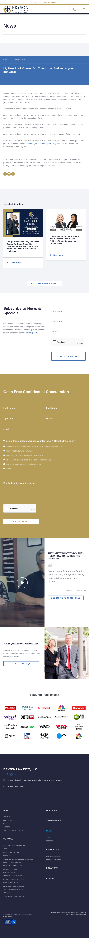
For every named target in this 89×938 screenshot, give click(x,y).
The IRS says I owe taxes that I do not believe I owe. (29, 460)
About (6, 810)
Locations (52, 868)
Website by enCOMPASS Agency (76, 914)
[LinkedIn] (15, 774)
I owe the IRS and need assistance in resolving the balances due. (34, 446)
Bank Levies (7, 856)
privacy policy (31, 333)
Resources (52, 849)
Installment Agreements (12, 866)
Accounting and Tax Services (14, 845)
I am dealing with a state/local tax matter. (23, 464)
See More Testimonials (66, 598)
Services (8, 839)
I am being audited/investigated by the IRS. (24, 455)
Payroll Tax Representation (13, 879)
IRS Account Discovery (11, 869)
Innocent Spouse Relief (12, 862)
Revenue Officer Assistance (13, 886)
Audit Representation (11, 852)
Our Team (51, 810)
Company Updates (20, 60)
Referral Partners (53, 859)
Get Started (21, 521)
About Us (6, 817)
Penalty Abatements (10, 883)
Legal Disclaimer (8, 916)
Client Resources (53, 856)
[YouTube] (11, 774)
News (49, 831)
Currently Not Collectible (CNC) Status (18, 859)
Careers (6, 827)
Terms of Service (65, 912)
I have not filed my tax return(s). (20, 451)
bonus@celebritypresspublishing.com (44, 144)
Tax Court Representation (13, 889)
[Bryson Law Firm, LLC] (14, 10)
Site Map (83, 912)
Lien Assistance (9, 872)
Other (8, 469)
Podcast (49, 841)
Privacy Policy (55, 912)
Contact (51, 878)
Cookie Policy (75, 912)
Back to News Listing (44, 283)
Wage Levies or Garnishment (13, 896)
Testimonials (53, 820)
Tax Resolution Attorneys (13, 830)
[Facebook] (4, 774)
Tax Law (6, 893)
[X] (7, 774)
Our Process (8, 820)
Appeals (6, 849)
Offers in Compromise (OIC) (13, 876)
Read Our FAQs (21, 664)
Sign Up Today (68, 356)
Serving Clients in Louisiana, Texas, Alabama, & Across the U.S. (34, 780)
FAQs (5, 823)
